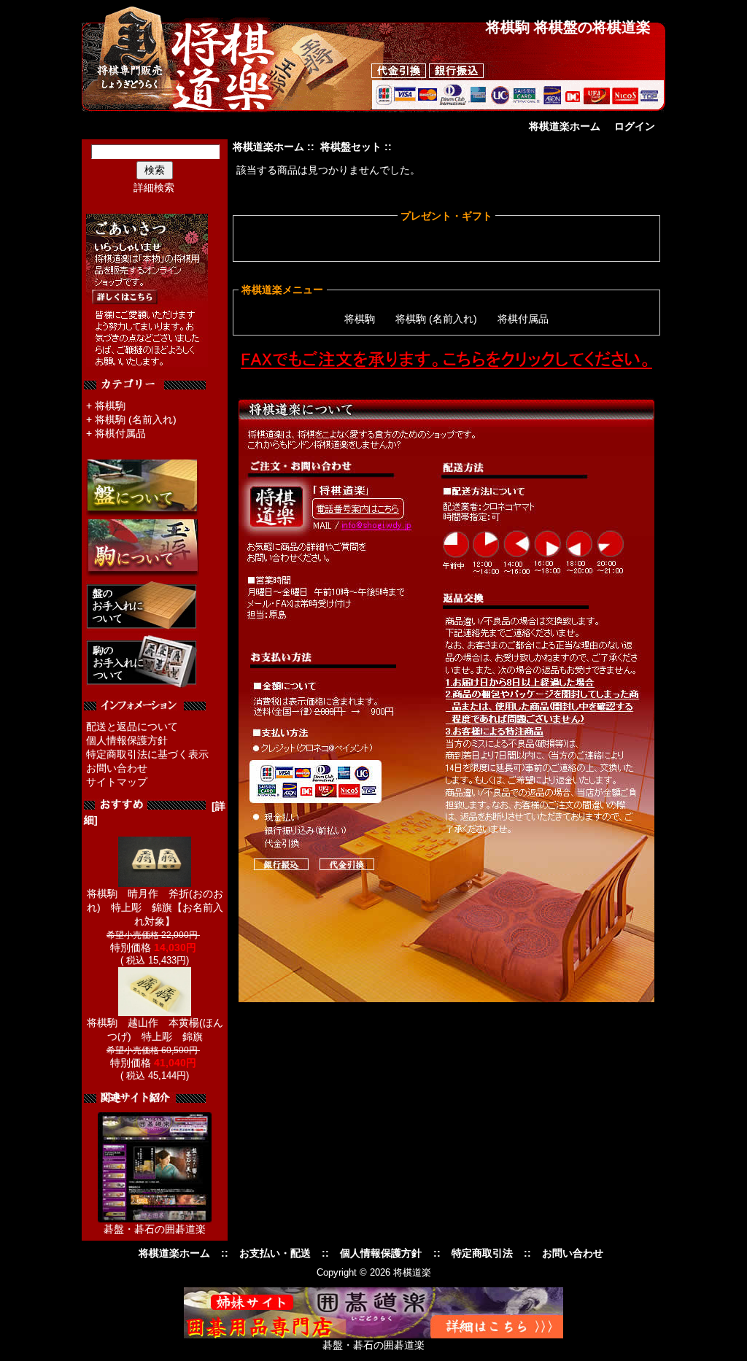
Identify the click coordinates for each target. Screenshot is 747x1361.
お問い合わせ (116, 768)
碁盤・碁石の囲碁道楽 (155, 1229)
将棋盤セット (351, 146)
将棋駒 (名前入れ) (136, 419)
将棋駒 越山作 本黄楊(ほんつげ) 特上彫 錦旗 (155, 1029)
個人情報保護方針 (127, 740)
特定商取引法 (482, 1253)
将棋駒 (110, 405)
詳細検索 (153, 187)
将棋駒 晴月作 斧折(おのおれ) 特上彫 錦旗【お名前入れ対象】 (155, 907)
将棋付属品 (120, 433)
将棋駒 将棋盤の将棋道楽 (568, 27)
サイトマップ (116, 782)
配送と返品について (132, 726)
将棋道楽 (412, 1272)
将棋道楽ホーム (564, 126)
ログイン (634, 126)
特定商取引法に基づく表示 (147, 754)
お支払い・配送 (275, 1253)
